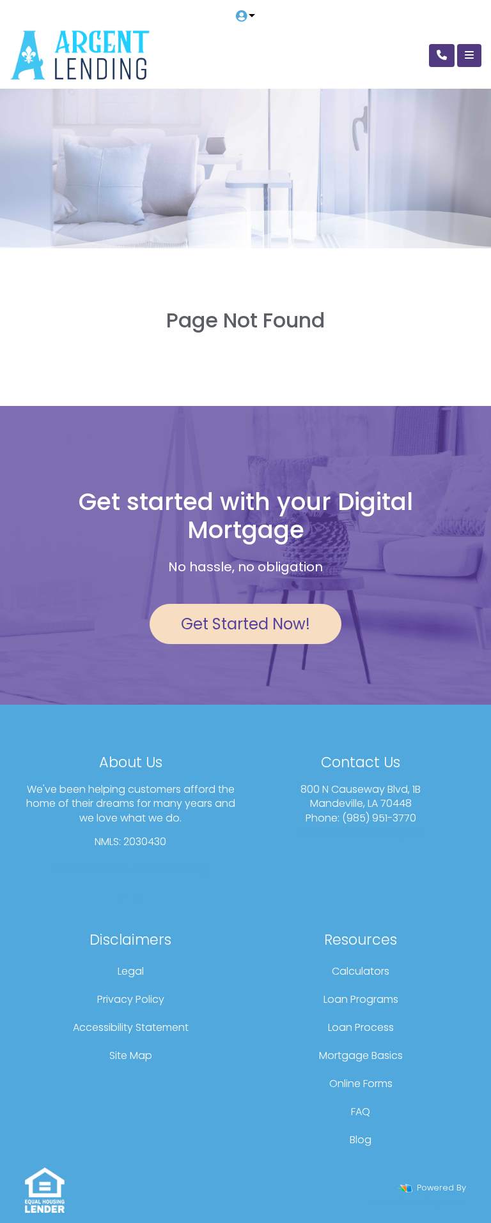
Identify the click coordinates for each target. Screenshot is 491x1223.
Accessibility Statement (131, 1027)
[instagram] (137, 898)
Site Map (130, 1055)
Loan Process (361, 1027)
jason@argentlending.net (361, 832)
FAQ (360, 1111)
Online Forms (361, 1083)
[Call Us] (442, 55)
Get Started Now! (245, 623)
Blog (360, 1139)
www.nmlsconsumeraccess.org (130, 868)
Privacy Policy (130, 999)
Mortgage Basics (361, 1055)
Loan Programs (360, 999)
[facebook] (122, 898)
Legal (131, 971)
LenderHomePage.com (418, 1201)
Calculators (360, 971)
